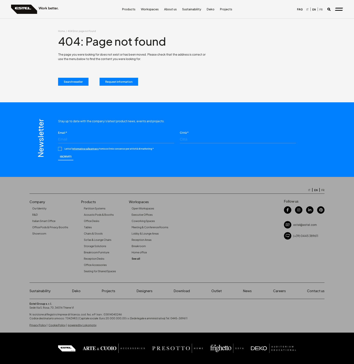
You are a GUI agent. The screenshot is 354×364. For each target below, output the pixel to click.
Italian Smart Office (43, 221)
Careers (279, 291)
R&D (35, 214)
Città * (184, 132)
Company (37, 202)
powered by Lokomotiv (82, 325)
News (247, 291)
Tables (88, 227)
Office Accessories (95, 264)
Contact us (315, 291)
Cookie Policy (57, 325)
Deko (210, 9)
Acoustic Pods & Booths (99, 214)
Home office (139, 252)
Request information (118, 81)
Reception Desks (94, 258)
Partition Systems (94, 208)
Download (182, 291)
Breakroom (139, 246)
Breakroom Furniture (96, 252)
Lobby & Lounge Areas (145, 233)
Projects (226, 9)
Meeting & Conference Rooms (150, 227)
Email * (62, 132)
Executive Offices (142, 214)
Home (61, 31)
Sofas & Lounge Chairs (97, 239)
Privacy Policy (38, 325)
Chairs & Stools (93, 233)
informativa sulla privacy (85, 148)
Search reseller (73, 81)
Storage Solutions (95, 246)
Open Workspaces (143, 208)
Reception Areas (142, 239)
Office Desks (91, 221)
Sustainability (191, 9)
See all (136, 258)
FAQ (300, 9)
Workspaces (150, 9)
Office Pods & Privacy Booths (50, 227)
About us (170, 9)
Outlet (216, 291)
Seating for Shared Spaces (100, 271)
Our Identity (39, 208)
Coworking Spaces (143, 221)
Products (128, 9)
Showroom (39, 233)
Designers (144, 291)
